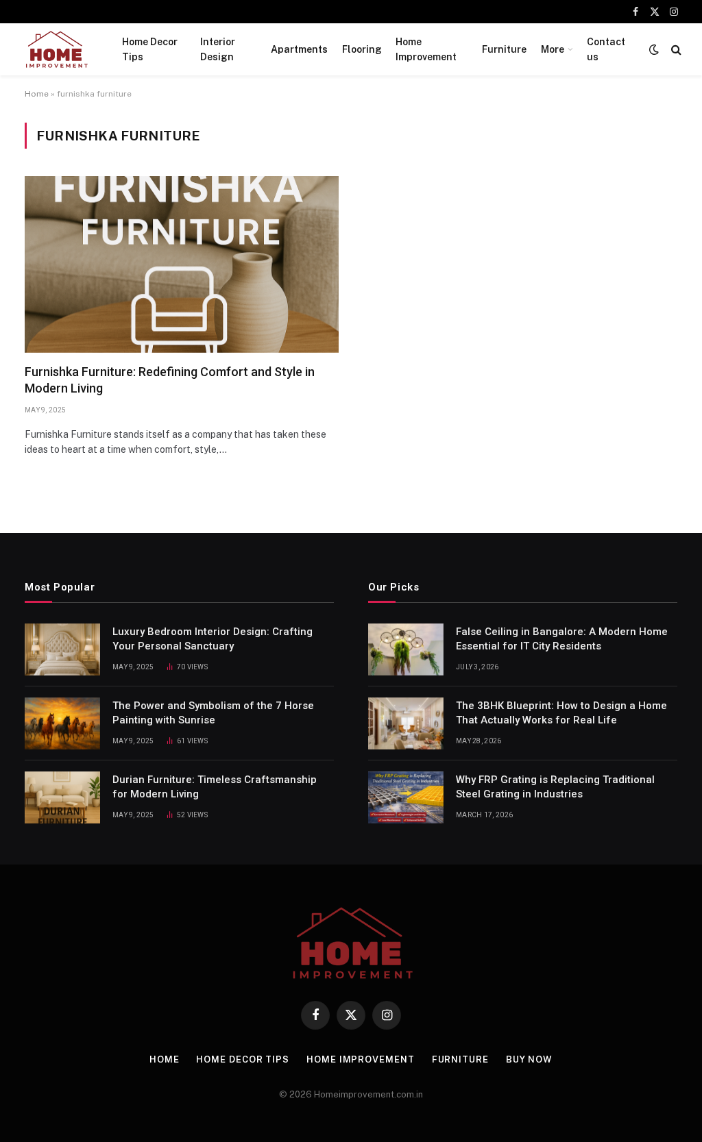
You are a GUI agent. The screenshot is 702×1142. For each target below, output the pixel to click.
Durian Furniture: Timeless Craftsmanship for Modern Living (214, 786)
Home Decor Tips (150, 49)
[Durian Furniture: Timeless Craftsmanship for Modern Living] (62, 797)
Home (37, 94)
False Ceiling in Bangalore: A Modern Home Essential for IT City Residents (562, 638)
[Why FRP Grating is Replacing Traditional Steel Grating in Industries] (406, 797)
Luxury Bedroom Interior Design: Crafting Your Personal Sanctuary (212, 638)
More (552, 49)
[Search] (674, 49)
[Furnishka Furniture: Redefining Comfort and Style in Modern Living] (182, 264)
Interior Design (217, 49)
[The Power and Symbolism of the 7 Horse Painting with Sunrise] (62, 723)
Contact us (606, 49)
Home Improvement (426, 49)
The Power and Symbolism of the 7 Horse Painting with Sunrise (213, 712)
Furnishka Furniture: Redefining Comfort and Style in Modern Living (170, 379)
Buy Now (529, 1059)
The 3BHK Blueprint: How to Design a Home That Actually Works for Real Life (561, 712)
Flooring (362, 49)
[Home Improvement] (56, 49)
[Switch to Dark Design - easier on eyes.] (654, 49)
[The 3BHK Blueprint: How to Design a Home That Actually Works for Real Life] (406, 723)
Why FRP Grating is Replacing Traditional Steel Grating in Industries (555, 786)
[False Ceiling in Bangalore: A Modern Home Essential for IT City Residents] (406, 649)
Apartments (299, 49)
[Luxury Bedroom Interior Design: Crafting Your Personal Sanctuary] (62, 649)
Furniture (504, 49)
